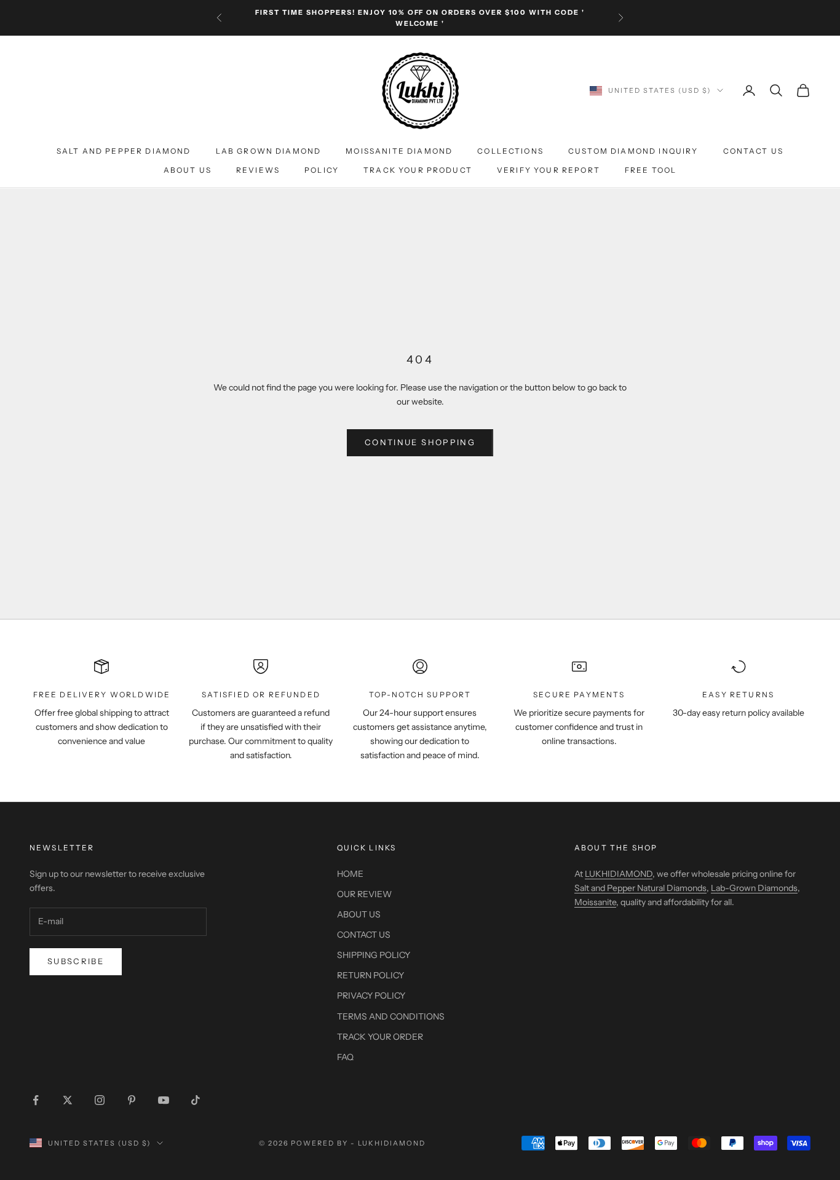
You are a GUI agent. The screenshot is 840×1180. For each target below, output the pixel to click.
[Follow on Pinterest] (131, 1100)
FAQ (345, 1057)
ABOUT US (188, 170)
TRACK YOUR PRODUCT (417, 170)
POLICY (321, 170)
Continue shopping (420, 442)
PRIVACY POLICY (371, 995)
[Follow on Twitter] (67, 1100)
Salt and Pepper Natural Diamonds (640, 887)
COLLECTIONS (510, 151)
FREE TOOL (650, 170)
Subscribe (75, 961)
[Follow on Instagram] (99, 1100)
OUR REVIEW (364, 894)
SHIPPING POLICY (373, 954)
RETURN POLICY (370, 975)
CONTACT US (753, 151)
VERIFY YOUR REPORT (548, 170)
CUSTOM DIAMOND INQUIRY (633, 151)
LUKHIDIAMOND (618, 873)
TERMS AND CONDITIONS (391, 1016)
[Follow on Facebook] (36, 1100)
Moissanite (595, 902)
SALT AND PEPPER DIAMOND (124, 151)
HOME (350, 873)
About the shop (615, 847)
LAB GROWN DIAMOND (269, 151)
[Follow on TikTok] (195, 1100)
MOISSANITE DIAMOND (399, 151)
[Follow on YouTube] (163, 1100)
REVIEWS (258, 170)
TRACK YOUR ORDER (380, 1036)
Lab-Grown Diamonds (754, 887)
